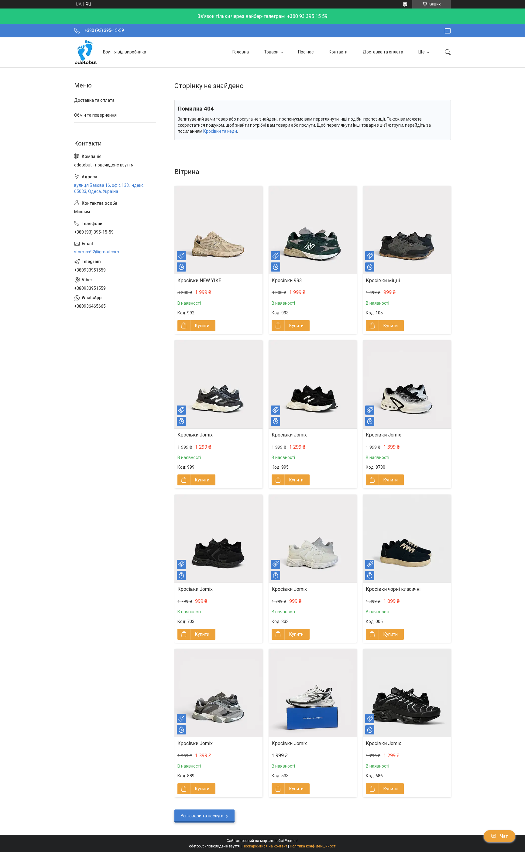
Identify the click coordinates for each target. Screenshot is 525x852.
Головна (240, 52)
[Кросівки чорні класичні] (407, 538)
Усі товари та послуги (202, 815)
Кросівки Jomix (195, 435)
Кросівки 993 (287, 280)
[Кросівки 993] (313, 230)
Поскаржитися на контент (264, 846)
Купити (202, 325)
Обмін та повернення (95, 115)
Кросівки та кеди (220, 131)
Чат (504, 836)
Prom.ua (292, 841)
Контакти (338, 52)
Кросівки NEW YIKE (199, 280)
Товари (271, 52)
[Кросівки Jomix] (218, 384)
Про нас (306, 52)
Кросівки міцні (383, 280)
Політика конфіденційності (313, 846)
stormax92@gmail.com (96, 251)
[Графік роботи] (448, 30)
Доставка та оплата (383, 52)
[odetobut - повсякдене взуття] (86, 52)
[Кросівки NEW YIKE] (218, 230)
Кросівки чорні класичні (393, 589)
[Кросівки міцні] (407, 230)
